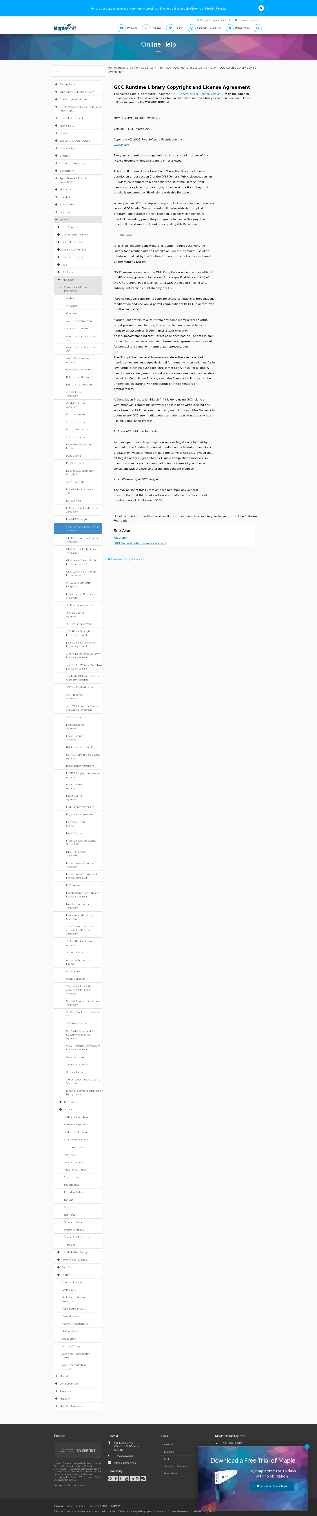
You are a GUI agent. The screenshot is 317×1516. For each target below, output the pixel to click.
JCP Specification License (80, 687)
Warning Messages (72, 1346)
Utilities (66, 1274)
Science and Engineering (73, 163)
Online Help (137, 67)
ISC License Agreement (79, 623)
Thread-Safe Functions (76, 1237)
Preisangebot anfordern (249, 20)
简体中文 (115, 1505)
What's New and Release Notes (77, 91)
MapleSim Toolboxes (71, 1406)
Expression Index (73, 1147)
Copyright (71, 305)
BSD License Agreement (79, 384)
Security (66, 1267)
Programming (67, 148)
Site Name (69, 1214)
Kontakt (113, 1436)
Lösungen (169, 1451)
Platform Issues (70, 1331)
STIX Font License (76, 1023)
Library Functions (74, 1162)
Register (68, 1199)
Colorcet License (75, 414)
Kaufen (167, 1459)
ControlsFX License (77, 429)
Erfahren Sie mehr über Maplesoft (70, 1485)
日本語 (103, 1505)
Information (68, 279)
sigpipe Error (69, 1338)
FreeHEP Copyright (77, 519)
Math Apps (66, 189)
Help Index (70, 1154)
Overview (71, 313)
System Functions (74, 1229)
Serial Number (72, 1207)
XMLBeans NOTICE (77, 1064)
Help (64, 264)
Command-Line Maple (74, 249)
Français (80, 1505)
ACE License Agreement (79, 320)
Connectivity (67, 170)
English (69, 1505)
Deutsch (92, 1505)
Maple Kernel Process (74, 1308)
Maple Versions (70, 1316)
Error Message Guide (73, 242)
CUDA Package (70, 226)
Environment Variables (76, 1139)
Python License (74, 952)
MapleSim (65, 1398)
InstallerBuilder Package (75, 1252)
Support (123, 67)
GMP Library (69, 1289)
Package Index (71, 1184)
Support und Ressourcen (176, 1466)
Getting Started (68, 84)
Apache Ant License (77, 328)
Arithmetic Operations (76, 1116)
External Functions (72, 257)
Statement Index (73, 1222)
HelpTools (67, 272)
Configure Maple (69, 1383)
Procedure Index (73, 1192)
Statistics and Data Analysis (75, 140)
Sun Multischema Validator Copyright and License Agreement (81, 1034)
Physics (64, 133)
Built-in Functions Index (77, 1131)
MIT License (73, 885)
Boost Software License (79, 369)
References (70, 1101)
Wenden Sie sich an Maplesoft (215, 20)
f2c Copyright (73, 500)
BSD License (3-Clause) (79, 376)
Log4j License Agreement (80, 814)
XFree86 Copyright (76, 1056)
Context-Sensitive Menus (76, 234)
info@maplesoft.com (125, 1462)
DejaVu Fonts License (78, 463)
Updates (68, 1109)
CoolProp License (76, 436)
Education (65, 196)
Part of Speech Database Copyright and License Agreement (79, 930)
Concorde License (76, 421)
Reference (65, 211)
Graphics (65, 155)
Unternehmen (171, 1473)
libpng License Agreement (80, 765)
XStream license (75, 1072)
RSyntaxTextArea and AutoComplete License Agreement (78, 990)
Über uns (59, 1436)
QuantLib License (75, 978)
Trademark (70, 1244)
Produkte (168, 1444)
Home (112, 67)
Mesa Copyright (75, 833)
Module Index (71, 1177)
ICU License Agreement (79, 605)
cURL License (73, 455)
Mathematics (67, 125)
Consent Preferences (178, 1511)
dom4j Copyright (75, 481)
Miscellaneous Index (75, 1169)
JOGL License (74, 717)
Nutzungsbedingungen (139, 1511)
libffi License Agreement (79, 747)
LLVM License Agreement (80, 806)
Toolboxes (65, 1391)
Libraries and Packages (74, 1259)
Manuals (64, 1376)
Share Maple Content (71, 118)
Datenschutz (159, 1511)
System (64, 219)
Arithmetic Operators (76, 1124)
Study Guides (67, 204)
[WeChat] (143, 1478)
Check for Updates (72, 1282)
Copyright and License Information (195, 67)
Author (70, 298)
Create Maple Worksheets (74, 99)
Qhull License (73, 971)
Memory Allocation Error (76, 1323)
